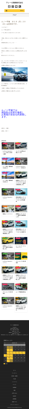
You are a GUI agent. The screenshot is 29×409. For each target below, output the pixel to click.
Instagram (13, 6)
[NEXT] (24, 343)
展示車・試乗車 (14, 376)
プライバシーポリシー (14, 404)
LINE (16, 6)
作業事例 (14, 387)
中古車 (14, 378)
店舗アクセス (14, 401)
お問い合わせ (9, 6)
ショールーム (14, 381)
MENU (22, 10)
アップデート (14, 373)
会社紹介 (14, 396)
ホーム (14, 370)
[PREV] (5, 343)
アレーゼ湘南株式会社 (14, 3)
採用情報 (14, 398)
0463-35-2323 (20, 6)
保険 (14, 390)
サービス (14, 384)
